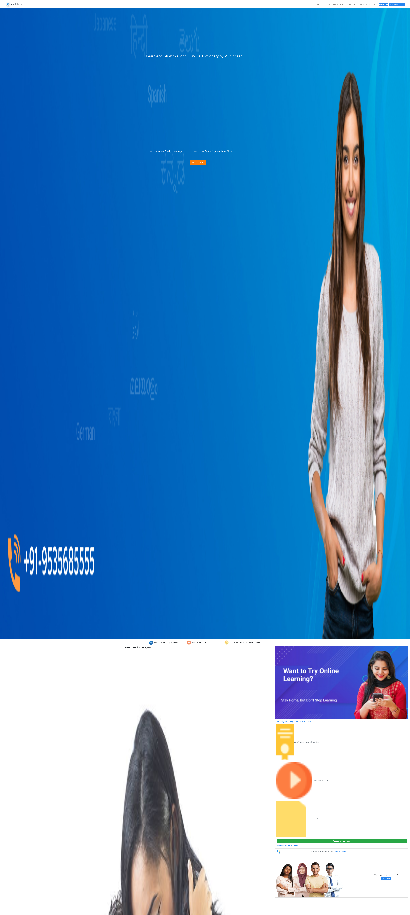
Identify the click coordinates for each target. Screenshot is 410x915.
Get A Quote (198, 162)
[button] (327, 4)
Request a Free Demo (341, 841)
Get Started (386, 879)
